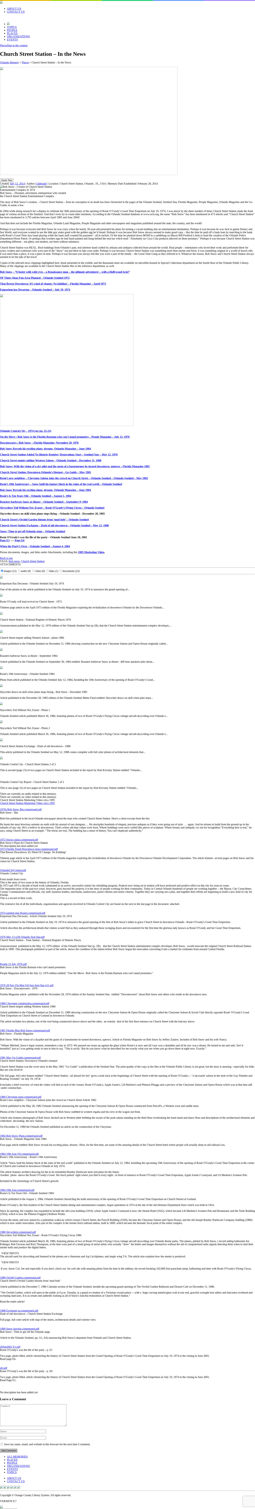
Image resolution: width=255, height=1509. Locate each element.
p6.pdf (3, 1367)
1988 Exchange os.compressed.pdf (19, 1310)
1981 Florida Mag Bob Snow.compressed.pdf (25, 1030)
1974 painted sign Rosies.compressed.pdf (22, 913)
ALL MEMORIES (17, 1456)
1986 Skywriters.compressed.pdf (18, 1232)
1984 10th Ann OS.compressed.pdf (19, 1153)
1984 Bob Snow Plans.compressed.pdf (21, 1135)
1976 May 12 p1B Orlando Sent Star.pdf (22, 937)
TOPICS (12, 27)
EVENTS (12, 39)
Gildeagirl (41, 183)
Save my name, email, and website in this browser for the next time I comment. (47, 1444)
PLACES (12, 33)
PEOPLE (12, 30)
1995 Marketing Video (91, 552)
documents (71, 571)
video (40, 571)
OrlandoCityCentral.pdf (13, 870)
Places (3, 45)
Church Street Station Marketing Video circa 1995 (27, 803)
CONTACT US (16, 11)
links (53, 571)
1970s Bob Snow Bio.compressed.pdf (21, 809)
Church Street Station (33, 561)
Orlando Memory (9, 62)
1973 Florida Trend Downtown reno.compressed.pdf (29, 849)
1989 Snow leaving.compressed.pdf (19, 1328)
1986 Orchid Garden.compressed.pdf (20, 1277)
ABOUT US (14, 8)
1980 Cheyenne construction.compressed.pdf (24, 1003)
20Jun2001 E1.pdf (10, 1346)
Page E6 (19, 540)
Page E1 (5, 540)
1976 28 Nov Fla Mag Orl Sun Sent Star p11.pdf (26, 985)
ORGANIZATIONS (18, 36)
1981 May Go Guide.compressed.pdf (20, 1057)
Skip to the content (17, 45)
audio (26, 571)
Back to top (6, 558)
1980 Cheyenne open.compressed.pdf (20, 1096)
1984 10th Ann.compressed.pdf (17, 1190)
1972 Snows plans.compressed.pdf (19, 839)
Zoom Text (6, 180)
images (10, 571)
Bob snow (14, 561)
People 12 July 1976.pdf (13, 964)
